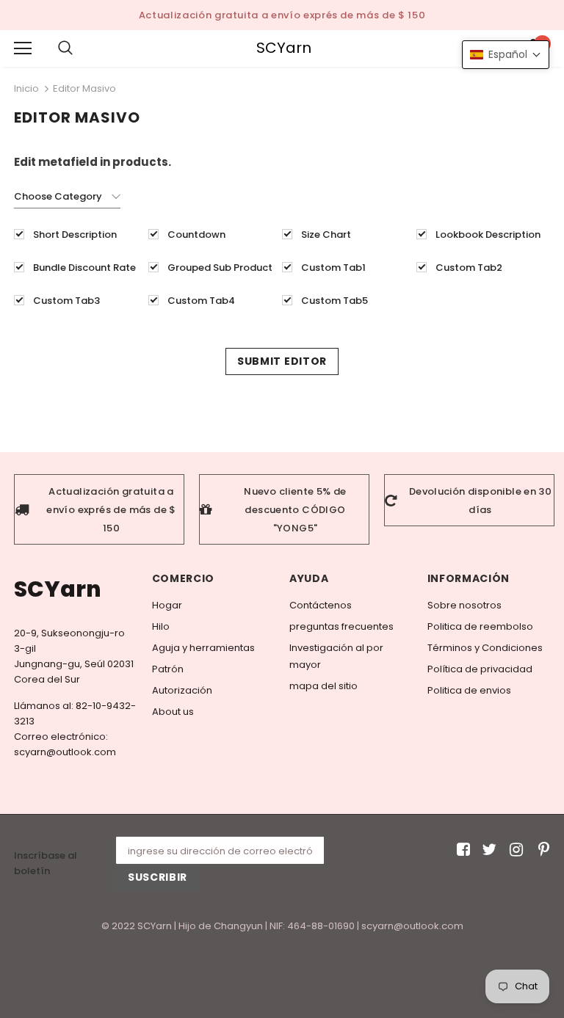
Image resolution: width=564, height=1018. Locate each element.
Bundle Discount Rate (84, 268)
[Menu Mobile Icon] (23, 48)
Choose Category (58, 196)
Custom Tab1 (333, 268)
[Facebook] (461, 850)
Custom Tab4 (201, 301)
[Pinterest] (540, 850)
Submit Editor (282, 361)
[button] (506, 54)
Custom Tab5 (334, 301)
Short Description (75, 234)
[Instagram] (514, 850)
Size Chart (326, 234)
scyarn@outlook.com (65, 752)
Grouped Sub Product (219, 268)
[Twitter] (487, 850)
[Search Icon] (80, 48)
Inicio (26, 88)
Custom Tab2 (468, 268)
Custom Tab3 (66, 301)
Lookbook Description (487, 234)
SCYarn (283, 48)
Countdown (196, 234)
